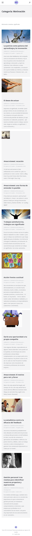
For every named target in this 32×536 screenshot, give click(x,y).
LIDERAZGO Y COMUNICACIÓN (11, 51)
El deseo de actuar (11, 100)
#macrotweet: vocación (14, 161)
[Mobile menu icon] (3, 2)
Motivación (21, 51)
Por (9, 53)
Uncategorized (7, 490)
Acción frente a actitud (13, 277)
